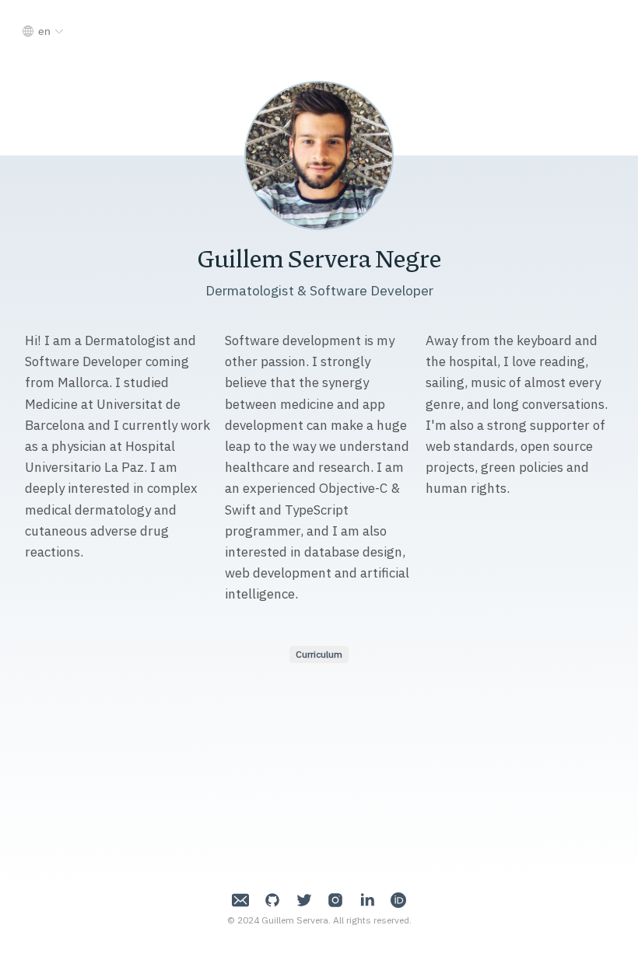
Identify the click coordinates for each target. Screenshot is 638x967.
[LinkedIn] (367, 901)
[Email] (240, 901)
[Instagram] (335, 901)
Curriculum (319, 654)
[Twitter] (304, 901)
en (44, 31)
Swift (240, 509)
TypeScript (317, 509)
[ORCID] (398, 901)
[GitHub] (272, 901)
